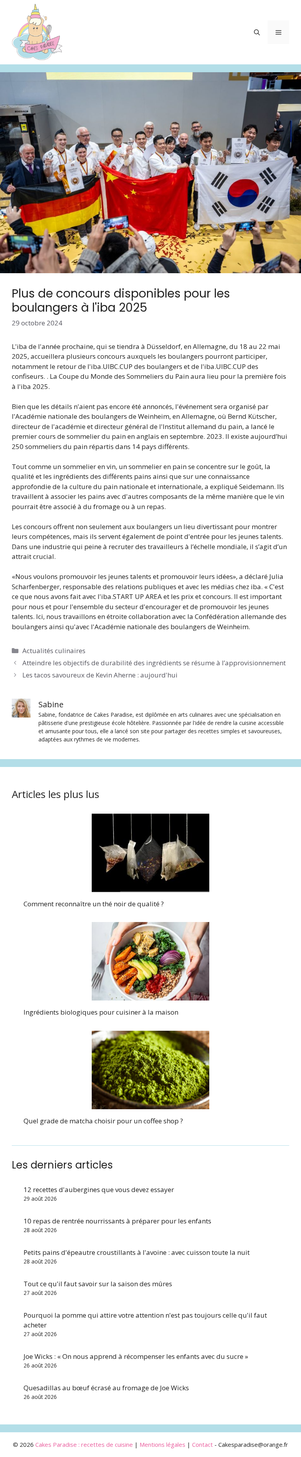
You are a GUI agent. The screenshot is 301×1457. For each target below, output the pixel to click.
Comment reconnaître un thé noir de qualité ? (94, 903)
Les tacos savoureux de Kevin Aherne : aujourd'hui (100, 674)
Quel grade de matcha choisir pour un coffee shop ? (103, 1120)
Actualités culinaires (53, 650)
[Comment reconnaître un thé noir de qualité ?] (150, 886)
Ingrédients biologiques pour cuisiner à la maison (101, 1012)
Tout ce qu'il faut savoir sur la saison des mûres (98, 1283)
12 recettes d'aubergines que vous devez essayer (99, 1189)
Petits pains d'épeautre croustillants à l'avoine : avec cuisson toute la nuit (137, 1252)
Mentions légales (162, 1444)
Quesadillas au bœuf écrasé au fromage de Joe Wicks (106, 1387)
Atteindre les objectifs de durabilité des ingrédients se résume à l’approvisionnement (154, 662)
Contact (202, 1444)
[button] (257, 32)
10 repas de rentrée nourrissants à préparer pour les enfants (117, 1220)
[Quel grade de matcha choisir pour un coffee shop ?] (150, 1103)
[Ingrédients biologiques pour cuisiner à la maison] (150, 995)
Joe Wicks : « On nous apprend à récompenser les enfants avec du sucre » (136, 1356)
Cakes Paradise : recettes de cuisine (84, 1444)
